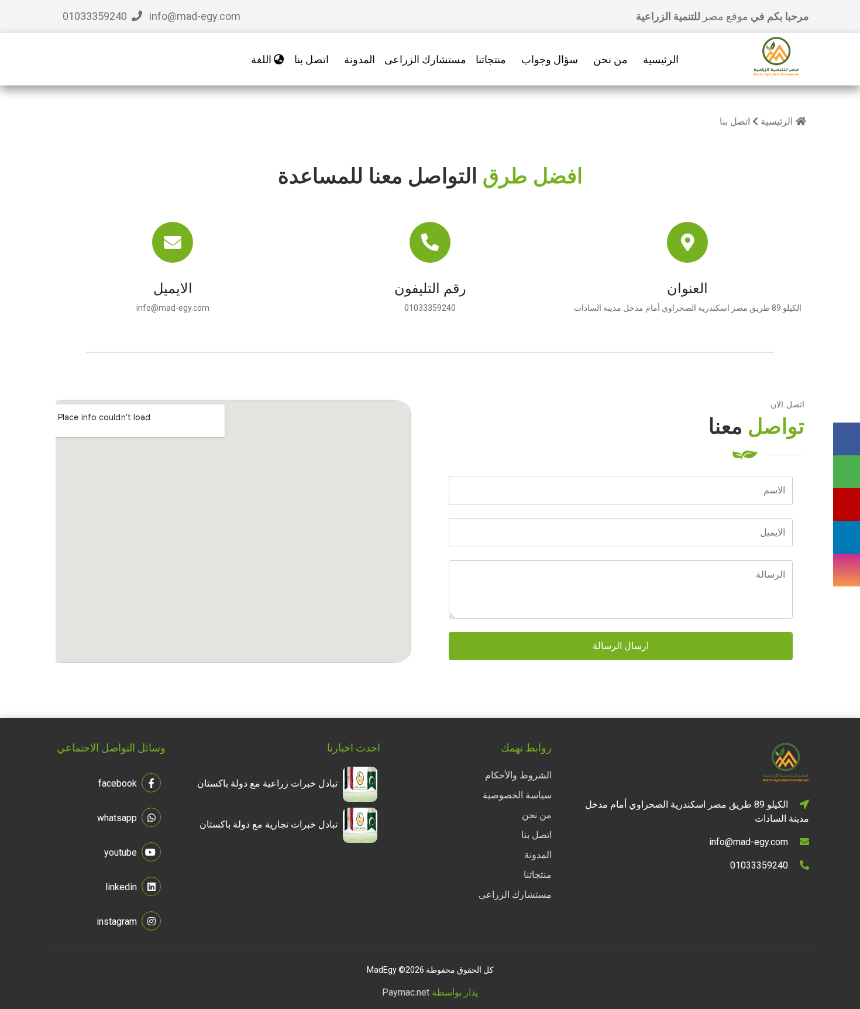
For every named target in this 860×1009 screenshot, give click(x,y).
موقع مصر (727, 16)
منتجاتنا (538, 874)
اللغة (262, 59)
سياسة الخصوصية (517, 795)
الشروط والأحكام (518, 775)
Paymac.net (405, 992)
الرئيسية (661, 59)
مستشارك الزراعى (515, 894)
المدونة (359, 59)
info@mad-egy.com (172, 308)
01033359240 (430, 308)
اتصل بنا (311, 59)
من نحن (610, 59)
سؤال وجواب (549, 59)
